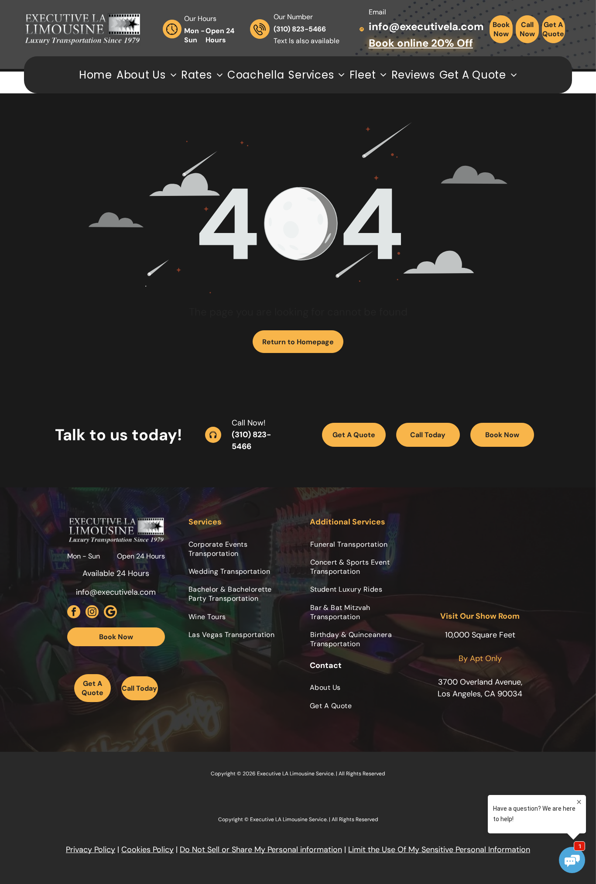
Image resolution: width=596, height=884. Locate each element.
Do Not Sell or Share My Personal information (261, 849)
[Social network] (110, 612)
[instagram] (92, 612)
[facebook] (73, 612)
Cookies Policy (147, 849)
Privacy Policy (90, 849)
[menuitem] (95, 75)
